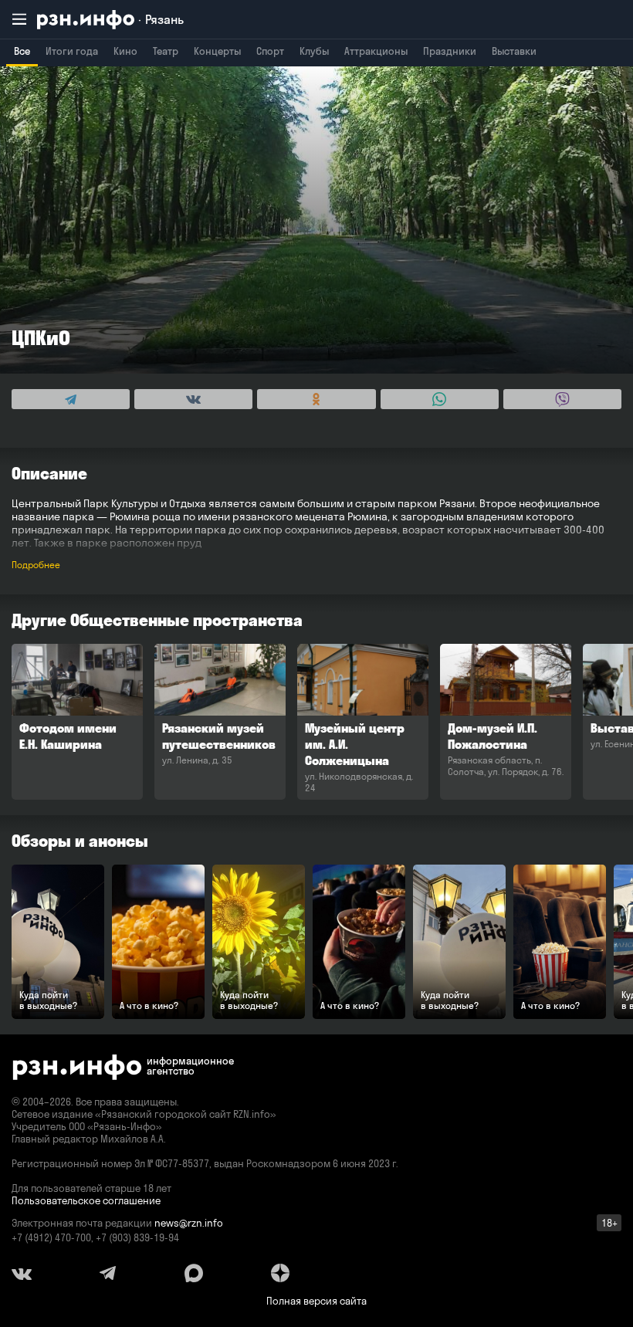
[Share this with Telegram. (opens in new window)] (71, 399)
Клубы (314, 51)
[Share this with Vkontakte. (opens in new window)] (193, 399)
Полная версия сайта (316, 1301)
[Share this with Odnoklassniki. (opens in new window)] (316, 399)
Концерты (217, 51)
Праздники (449, 51)
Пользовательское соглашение (86, 1200)
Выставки (514, 51)
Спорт (270, 51)
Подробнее (36, 564)
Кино (125, 51)
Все (22, 51)
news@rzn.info (188, 1223)
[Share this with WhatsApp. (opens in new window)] (440, 399)
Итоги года (72, 51)
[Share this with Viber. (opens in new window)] (562, 399)
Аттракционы (376, 51)
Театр (165, 51)
